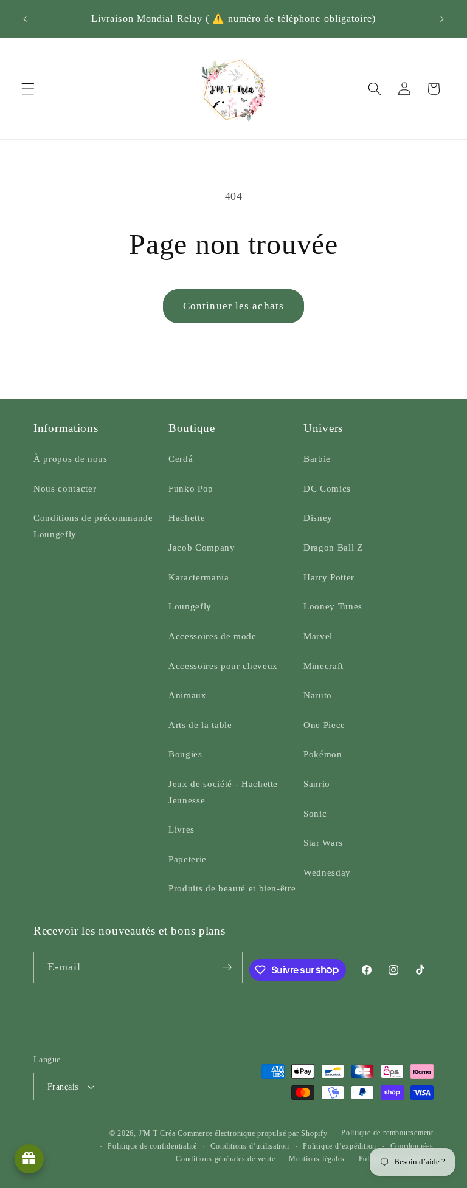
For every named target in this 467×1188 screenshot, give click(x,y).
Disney (318, 517)
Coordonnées (412, 1146)
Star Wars (323, 842)
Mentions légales (317, 1159)
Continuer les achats (233, 306)
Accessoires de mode (212, 636)
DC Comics (327, 488)
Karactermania (198, 577)
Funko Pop (190, 488)
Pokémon (322, 754)
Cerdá (180, 458)
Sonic (315, 813)
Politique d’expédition (339, 1146)
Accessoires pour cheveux (223, 666)
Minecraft (323, 666)
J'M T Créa (157, 1133)
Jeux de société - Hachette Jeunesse (223, 791)
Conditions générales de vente (225, 1159)
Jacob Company (201, 547)
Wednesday (327, 872)
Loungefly (190, 606)
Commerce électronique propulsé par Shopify (252, 1133)
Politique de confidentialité (152, 1146)
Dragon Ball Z (333, 547)
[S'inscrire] (226, 967)
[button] (28, 88)
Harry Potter (329, 577)
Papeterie (187, 859)
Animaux (187, 695)
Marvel (318, 636)
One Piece (324, 724)
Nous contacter (64, 488)
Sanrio (316, 783)
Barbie (317, 458)
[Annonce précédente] (25, 18)
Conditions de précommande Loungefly (93, 525)
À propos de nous (70, 458)
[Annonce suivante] (442, 18)
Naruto (317, 695)
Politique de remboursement (387, 1132)
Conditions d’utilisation (249, 1146)
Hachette (186, 517)
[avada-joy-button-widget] (29, 1158)
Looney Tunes (332, 606)
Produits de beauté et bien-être (232, 888)
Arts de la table (200, 724)
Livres (181, 829)
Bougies (185, 754)
